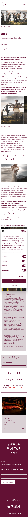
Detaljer (21, 276)
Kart (5, 428)
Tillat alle (14, 280)
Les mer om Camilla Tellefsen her (13, 347)
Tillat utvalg (14, 285)
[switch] (24, 261)
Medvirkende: (7, 363)
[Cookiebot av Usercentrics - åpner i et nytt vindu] (20, 231)
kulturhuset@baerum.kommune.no (11, 464)
